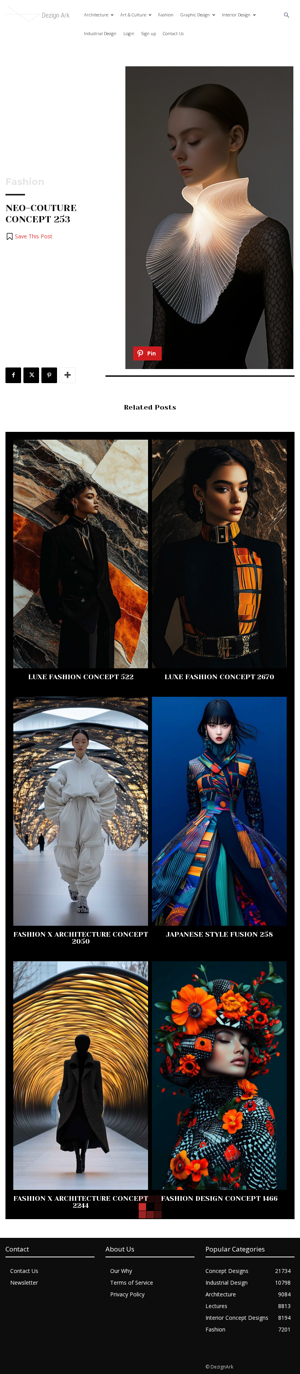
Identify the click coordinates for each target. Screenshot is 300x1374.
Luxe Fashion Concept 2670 (219, 677)
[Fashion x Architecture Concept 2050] (80, 811)
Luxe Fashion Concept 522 (81, 677)
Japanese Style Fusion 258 (219, 934)
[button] (287, 15)
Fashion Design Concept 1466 (219, 1198)
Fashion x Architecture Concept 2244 (80, 1202)
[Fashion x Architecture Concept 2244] (80, 1075)
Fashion (25, 181)
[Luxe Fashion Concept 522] (80, 554)
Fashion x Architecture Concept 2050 (80, 937)
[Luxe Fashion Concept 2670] (219, 554)
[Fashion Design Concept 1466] (219, 1075)
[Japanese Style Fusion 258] (219, 811)
